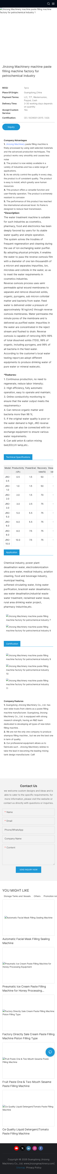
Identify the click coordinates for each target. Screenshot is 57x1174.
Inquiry (11, 127)
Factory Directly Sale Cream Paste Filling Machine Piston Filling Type (28, 1036)
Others (37, 896)
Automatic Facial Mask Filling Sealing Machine (26, 941)
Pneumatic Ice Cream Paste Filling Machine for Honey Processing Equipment (24, 989)
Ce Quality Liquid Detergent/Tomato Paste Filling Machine (25, 1131)
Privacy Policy (33, 1167)
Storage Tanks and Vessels (17, 896)
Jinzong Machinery (15, 144)
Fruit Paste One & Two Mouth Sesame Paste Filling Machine (26, 1084)
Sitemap (20, 1167)
